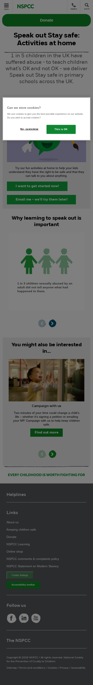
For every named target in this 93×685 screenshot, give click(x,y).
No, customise (29, 129)
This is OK (61, 129)
